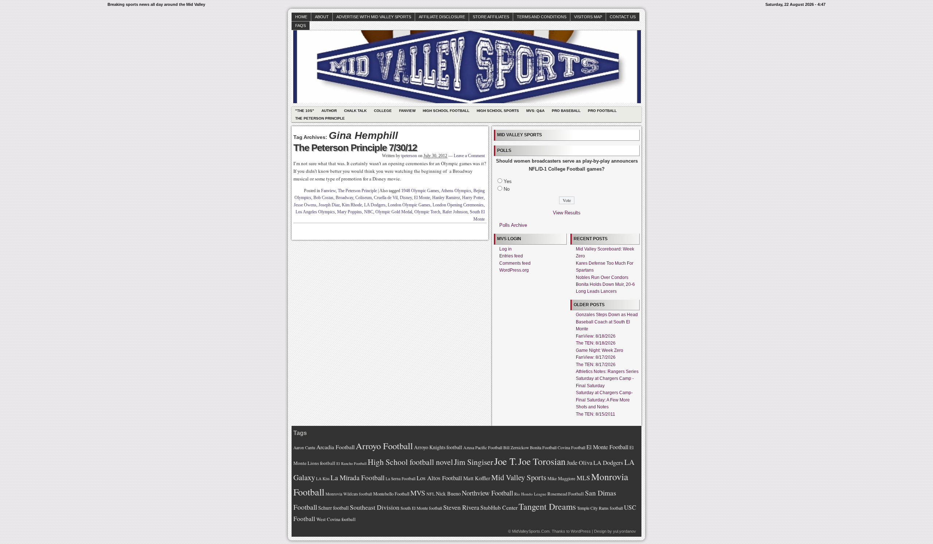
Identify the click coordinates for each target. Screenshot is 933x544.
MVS (417, 492)
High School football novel (410, 461)
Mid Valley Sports (518, 477)
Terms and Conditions (541, 17)
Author (329, 111)
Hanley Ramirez (446, 197)
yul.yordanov (624, 531)
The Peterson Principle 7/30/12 (355, 147)
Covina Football (571, 447)
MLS (583, 477)
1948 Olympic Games (420, 190)
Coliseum (363, 197)
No (507, 189)
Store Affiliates (491, 17)
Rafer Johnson (455, 211)
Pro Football (602, 111)
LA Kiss (322, 478)
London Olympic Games (409, 204)
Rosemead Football (565, 493)
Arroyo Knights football (438, 447)
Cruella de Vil (386, 197)
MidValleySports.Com (531, 531)
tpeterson (409, 155)
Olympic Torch (427, 211)
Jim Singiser (473, 461)
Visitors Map (588, 17)
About (322, 17)
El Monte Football (607, 447)
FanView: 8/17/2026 (596, 357)
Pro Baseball (566, 111)
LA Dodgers (375, 204)
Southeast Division (374, 507)
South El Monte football (421, 508)
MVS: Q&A (535, 111)
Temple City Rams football (600, 508)
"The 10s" (304, 111)
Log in (505, 249)
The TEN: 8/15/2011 (595, 414)
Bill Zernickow (516, 447)
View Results (567, 212)
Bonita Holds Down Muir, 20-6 (605, 284)
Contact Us (623, 17)
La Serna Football (400, 478)
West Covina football (336, 519)
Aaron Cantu (304, 447)
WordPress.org (514, 270)
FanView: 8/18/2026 (596, 336)
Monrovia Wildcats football (348, 494)
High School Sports (498, 111)
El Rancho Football (351, 463)
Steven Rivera (461, 507)
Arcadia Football (335, 447)
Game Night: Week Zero (599, 350)
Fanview (407, 111)
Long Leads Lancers (596, 291)
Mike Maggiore (561, 478)
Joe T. (505, 461)
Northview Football (487, 492)
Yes (508, 181)
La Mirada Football (357, 477)
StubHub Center (499, 507)
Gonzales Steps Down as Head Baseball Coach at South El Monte (607, 321)
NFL (430, 494)
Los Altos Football (439, 478)
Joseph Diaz (329, 204)
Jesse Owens (305, 204)
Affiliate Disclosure (442, 17)
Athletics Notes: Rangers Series (607, 371)
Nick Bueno (448, 493)
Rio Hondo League (530, 494)
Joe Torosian (542, 461)
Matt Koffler (476, 478)
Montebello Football (391, 494)
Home (301, 17)
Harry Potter (473, 197)
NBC (368, 211)
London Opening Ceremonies (458, 204)
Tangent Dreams (547, 506)
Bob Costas (323, 197)
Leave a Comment (469, 155)
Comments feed (515, 263)
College (383, 111)
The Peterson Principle (320, 118)
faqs (300, 25)
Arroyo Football (384, 446)
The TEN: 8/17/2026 (596, 364)
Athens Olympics (456, 190)
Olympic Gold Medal (393, 211)
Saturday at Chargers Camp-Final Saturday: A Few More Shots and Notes (604, 399)
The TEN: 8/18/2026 (596, 343)
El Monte (422, 197)
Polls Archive (513, 225)
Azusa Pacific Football (482, 447)
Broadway (344, 197)
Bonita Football (543, 447)
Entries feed (511, 256)
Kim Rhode (352, 204)
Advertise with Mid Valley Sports (373, 17)
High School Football (446, 111)
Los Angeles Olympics (315, 211)
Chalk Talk (355, 111)
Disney (406, 197)
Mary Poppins (349, 211)
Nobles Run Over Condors (602, 277)
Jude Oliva (579, 463)
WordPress (581, 531)
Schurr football (333, 507)
